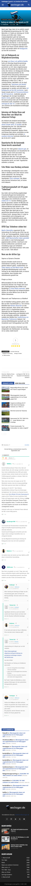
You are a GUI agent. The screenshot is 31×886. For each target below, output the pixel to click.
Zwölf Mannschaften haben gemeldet (17, 238)
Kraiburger (12, 585)
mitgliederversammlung (7, 353)
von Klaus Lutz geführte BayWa (18, 61)
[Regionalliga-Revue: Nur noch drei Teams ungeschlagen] (6, 389)
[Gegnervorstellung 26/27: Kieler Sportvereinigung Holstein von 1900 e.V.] (6, 405)
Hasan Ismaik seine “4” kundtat (12, 125)
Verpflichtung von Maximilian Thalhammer (15, 318)
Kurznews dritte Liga (14, 351)
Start (2, 8)
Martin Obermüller (7, 230)
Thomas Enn (5, 24)
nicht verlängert (15, 178)
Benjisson (9, 551)
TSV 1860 (20, 19)
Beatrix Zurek (6, 98)
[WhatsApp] (15, 364)
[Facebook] (8, 364)
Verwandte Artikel (8, 383)
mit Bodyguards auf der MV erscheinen (15, 89)
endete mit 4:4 (6, 201)
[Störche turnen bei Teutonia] (6, 412)
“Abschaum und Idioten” (18, 84)
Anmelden (26, 445)
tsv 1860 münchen (6, 355)
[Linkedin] (19, 364)
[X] (11, 364)
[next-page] (5, 434)
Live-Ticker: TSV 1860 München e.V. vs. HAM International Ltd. (20, 838)
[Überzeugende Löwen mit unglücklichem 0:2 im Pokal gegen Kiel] (6, 397)
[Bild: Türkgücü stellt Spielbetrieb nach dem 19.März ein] (6, 831)
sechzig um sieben (18, 353)
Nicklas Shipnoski (16, 306)
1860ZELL (9, 463)
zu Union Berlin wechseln (17, 288)
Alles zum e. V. (11, 19)
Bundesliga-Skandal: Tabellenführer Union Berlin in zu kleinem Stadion (19, 845)
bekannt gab (22, 149)
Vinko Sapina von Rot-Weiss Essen (12, 267)
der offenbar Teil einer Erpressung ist (18, 494)
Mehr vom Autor (20, 383)
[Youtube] (24, 819)
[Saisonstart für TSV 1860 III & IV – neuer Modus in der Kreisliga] (6, 420)
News (16, 19)
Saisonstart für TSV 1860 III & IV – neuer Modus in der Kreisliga (19, 420)
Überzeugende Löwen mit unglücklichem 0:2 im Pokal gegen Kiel (18, 397)
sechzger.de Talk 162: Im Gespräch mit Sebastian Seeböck (22, 375)
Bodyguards (23, 49)
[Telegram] (22, 364)
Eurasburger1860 (11, 521)
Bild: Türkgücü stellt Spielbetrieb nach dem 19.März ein (19, 830)
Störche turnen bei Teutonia (18, 411)
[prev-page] (3, 434)
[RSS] (19, 819)
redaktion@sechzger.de (22, 815)
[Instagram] (11, 819)
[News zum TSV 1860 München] (15, 5)
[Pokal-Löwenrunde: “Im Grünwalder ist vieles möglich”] (6, 428)
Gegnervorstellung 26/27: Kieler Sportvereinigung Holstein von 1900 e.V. (18, 405)
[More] (26, 364)
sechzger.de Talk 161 (8, 104)
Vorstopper (12, 695)
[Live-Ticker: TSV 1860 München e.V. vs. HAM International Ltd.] (6, 839)
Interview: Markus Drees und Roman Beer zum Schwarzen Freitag (8, 375)
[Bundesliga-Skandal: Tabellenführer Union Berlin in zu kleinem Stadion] (6, 847)
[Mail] (15, 819)
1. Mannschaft (7, 8)
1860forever (10, 567)
